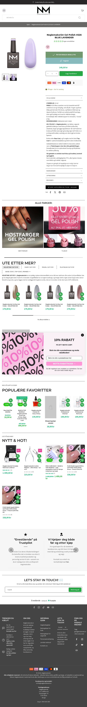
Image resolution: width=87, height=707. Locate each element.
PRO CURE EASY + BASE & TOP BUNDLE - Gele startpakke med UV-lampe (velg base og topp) (54, 468)
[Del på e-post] (64, 192)
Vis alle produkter (43, 319)
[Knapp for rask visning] (18, 294)
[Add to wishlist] (48, 47)
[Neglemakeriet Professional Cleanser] (65, 401)
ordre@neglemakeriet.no (43, 683)
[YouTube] (48, 607)
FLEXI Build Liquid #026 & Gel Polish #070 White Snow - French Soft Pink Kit (11, 509)
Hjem (28, 24)
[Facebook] (34, 607)
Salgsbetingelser (45, 625)
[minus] (48, 73)
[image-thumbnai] (5, 77)
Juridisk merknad (45, 642)
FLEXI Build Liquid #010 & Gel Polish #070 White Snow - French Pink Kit (75, 467)
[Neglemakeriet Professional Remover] (79, 401)
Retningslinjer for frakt (45, 629)
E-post (60, 627)
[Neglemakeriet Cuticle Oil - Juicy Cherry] (36, 401)
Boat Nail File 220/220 (8, 411)
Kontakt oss (44, 646)
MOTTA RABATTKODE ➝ (64, 363)
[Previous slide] (11, 550)
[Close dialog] (82, 335)
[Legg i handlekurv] (18, 298)
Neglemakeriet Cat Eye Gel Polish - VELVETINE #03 (33, 305)
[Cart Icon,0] (82, 10)
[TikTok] (43, 607)
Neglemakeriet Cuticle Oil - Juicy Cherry (36, 412)
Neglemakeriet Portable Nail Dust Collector (10, 466)
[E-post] (53, 607)
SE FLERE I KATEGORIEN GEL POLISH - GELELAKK (62, 187)
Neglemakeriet (46, 673)
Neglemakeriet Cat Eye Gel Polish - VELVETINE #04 (54, 305)
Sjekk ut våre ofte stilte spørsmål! (10, 643)
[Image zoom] (21, 53)
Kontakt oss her (11, 631)
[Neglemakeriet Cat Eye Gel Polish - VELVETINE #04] (55, 292)
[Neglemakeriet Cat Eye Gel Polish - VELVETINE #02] (12, 292)
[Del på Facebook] (50, 192)
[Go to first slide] (76, 550)
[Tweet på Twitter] (55, 192)
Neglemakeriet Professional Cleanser (65, 412)
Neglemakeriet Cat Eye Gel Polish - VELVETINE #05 (76, 305)
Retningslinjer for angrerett (45, 635)
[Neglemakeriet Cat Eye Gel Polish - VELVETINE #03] (33, 292)
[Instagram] (38, 607)
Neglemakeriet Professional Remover (79, 412)
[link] (49, 319)
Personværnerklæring (45, 639)
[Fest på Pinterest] (59, 192)
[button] (58, 41)
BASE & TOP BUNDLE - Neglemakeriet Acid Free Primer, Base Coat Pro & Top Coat (22, 415)
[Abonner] (65, 627)
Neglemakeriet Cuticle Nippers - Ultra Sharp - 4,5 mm (32, 467)
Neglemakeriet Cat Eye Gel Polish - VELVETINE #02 (11, 305)
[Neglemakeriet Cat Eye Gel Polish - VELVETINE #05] (76, 292)
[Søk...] (79, 17)
